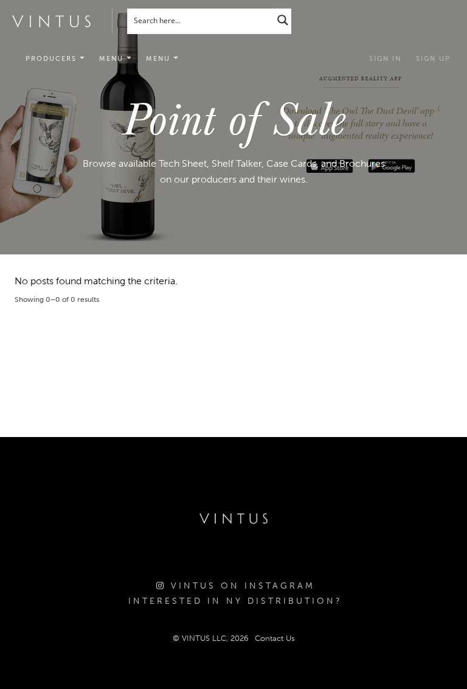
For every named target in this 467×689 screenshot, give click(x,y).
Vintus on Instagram (240, 585)
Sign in (385, 59)
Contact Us (275, 638)
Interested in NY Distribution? (235, 601)
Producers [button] (53, 59)
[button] (115, 59)
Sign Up (433, 59)
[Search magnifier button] (282, 20)
